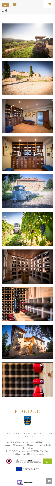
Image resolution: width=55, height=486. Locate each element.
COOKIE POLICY (25, 433)
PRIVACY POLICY (10, 433)
